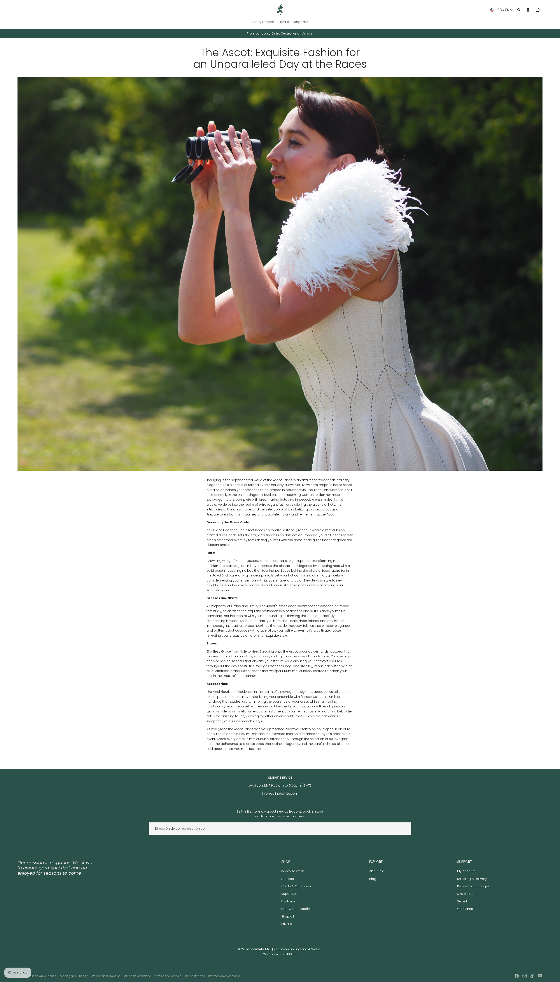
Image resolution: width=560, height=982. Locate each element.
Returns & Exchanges (473, 886)
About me (377, 871)
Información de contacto (224, 976)
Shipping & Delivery (472, 879)
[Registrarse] (405, 828)
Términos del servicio (167, 976)
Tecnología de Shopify (73, 976)
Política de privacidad (137, 976)
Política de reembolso (106, 976)
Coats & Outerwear (296, 886)
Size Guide (465, 893)
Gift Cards (465, 909)
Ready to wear (292, 871)
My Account (466, 871)
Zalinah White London (42, 976)
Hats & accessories (296, 909)
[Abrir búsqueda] (519, 10)
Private (286, 924)
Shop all (287, 916)
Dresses (287, 879)
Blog (372, 879)
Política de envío (194, 976)
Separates (289, 893)
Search (462, 901)
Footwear (288, 901)
